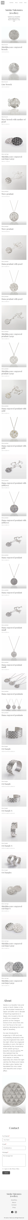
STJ (2, 3)
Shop (25, 2)
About (16, 2)
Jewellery (11, 2)
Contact (20, 2)
